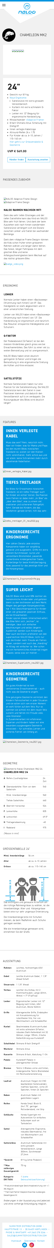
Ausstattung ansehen (38, 159)
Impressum (16, 1241)
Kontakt (41, 1241)
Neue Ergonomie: (18, 97)
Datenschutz (30, 1241)
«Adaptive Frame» (35, 119)
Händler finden (16, 159)
